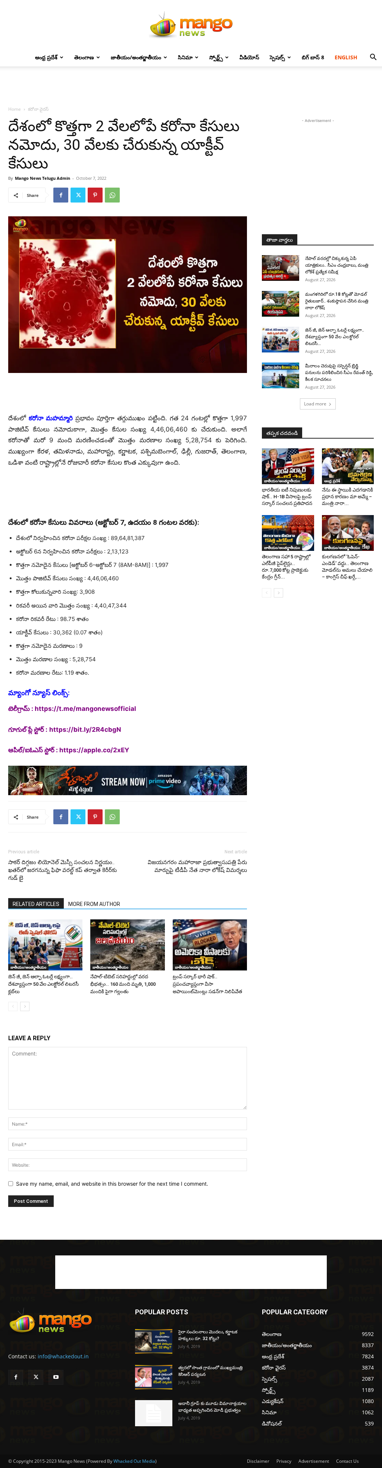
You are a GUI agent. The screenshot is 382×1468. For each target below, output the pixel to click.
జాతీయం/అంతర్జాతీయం (136, 57)
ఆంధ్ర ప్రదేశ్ (46, 57)
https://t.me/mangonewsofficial (85, 708)
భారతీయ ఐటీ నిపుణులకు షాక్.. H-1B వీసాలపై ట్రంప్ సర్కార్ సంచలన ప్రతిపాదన (287, 496)
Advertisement (313, 1461)
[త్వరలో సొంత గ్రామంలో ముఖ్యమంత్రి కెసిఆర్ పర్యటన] (153, 1377)
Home (14, 109)
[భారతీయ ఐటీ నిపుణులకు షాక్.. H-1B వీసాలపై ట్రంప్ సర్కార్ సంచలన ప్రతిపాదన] (288, 466)
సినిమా (185, 57)
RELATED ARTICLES (36, 904)
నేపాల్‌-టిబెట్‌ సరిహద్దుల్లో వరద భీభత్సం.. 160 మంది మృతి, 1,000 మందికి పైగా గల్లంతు (123, 984)
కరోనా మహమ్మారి (51, 418)
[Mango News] (191, 24)
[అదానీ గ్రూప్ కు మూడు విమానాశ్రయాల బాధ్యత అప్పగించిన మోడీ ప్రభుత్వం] (153, 1413)
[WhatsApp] (112, 195)
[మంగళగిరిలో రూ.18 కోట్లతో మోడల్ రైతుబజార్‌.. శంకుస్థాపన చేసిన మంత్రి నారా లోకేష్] (280, 304)
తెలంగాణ (84, 57)
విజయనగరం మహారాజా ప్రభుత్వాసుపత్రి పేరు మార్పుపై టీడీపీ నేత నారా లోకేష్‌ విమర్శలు (197, 866)
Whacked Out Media (134, 1461)
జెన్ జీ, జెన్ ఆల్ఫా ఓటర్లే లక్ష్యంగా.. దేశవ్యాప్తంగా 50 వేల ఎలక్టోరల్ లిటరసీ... (334, 336)
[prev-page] (13, 1006)
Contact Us (347, 1461)
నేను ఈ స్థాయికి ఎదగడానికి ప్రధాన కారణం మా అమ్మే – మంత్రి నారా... (347, 496)
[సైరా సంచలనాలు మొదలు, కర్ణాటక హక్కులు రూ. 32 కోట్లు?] (153, 1341)
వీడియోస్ (249, 57)
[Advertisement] (191, 86)
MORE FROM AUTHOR (94, 904)
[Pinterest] (95, 195)
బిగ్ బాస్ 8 (313, 57)
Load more (315, 404)
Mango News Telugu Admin (42, 178)
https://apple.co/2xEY (94, 750)
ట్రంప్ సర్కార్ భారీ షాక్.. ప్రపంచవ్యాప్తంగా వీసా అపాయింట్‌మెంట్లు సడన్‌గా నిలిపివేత (207, 984)
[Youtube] (55, 1377)
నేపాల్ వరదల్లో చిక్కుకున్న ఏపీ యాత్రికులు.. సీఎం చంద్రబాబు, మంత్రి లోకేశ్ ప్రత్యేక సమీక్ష (336, 265)
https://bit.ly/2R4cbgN (85, 729)
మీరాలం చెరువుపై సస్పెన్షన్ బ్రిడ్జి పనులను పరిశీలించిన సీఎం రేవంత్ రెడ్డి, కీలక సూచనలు (339, 372)
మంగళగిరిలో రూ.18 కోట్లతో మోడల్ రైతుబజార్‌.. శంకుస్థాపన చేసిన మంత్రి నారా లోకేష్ (336, 301)
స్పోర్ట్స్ (216, 57)
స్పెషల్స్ (277, 57)
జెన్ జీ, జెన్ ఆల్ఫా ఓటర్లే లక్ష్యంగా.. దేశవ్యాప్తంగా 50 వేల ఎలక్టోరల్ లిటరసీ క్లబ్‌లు (43, 984)
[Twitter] (78, 195)
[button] (373, 58)
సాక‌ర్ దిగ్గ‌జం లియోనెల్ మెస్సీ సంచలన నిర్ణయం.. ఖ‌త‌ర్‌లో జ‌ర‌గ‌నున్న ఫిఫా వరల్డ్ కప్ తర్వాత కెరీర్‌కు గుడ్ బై (62, 870)
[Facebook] (60, 195)
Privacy (283, 1461)
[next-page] (24, 1006)
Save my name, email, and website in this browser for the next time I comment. (112, 1183)
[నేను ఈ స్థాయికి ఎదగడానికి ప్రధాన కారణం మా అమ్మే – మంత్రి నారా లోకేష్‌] (348, 466)
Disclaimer (258, 1461)
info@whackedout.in (63, 1356)
